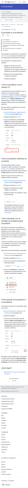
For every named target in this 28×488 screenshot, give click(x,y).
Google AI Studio (5, 442)
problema (5, 56)
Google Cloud (4, 447)
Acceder (24, 1)
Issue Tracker (14, 2)
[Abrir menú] (2, 2)
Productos (12, 24)
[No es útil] (15, 29)
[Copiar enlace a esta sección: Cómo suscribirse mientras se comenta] (10, 161)
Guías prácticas (6, 26)
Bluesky (3, 418)
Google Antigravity (5, 444)
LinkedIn (3, 423)
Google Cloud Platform (6, 469)
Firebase (3, 439)
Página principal (4, 24)
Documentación (7, 7)
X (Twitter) (4, 425)
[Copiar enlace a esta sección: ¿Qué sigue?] (13, 368)
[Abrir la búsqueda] (20, 2)
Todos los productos (6, 474)
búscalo (18, 117)
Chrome (3, 437)
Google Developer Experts (7, 403)
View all (3, 452)
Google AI (3, 471)
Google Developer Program (7, 398)
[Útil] (12, 29)
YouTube (3, 428)
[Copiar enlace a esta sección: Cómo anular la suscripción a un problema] (13, 302)
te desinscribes (18, 97)
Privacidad (11, 480)
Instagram (3, 420)
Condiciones (4, 480)
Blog (2, 415)
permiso (8, 98)
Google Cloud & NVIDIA (6, 408)
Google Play (4, 449)
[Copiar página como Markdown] (8, 35)
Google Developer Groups (7, 401)
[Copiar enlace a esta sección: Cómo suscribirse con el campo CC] (11, 87)
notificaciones (5, 95)
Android (3, 434)
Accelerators (4, 406)
